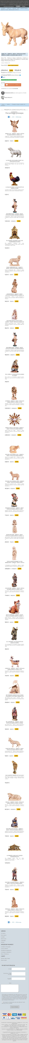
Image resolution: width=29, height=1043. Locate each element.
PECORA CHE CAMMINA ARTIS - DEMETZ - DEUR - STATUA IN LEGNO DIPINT (14, 482)
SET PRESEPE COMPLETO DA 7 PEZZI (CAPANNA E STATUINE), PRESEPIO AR (15, 695)
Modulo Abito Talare (5, 958)
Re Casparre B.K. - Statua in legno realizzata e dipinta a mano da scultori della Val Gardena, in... (14, 725)
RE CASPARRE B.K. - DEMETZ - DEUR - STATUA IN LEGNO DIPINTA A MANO (14, 722)
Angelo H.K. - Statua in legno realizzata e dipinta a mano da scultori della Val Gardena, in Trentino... (14, 137)
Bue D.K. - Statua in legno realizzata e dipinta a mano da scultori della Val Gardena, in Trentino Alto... (14, 805)
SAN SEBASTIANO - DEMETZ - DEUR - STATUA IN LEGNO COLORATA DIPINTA (15, 214)
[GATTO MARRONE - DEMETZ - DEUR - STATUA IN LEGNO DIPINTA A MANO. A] (14, 606)
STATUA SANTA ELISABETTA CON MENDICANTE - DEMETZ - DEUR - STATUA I (14, 562)
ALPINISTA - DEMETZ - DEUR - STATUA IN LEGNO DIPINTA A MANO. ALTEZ (14, 401)
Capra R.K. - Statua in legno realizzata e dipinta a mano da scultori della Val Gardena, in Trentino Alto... (14, 671)
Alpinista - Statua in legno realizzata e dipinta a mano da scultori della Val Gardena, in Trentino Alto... (14, 404)
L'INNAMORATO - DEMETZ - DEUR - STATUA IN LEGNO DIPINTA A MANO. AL (15, 294)
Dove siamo (3, 935)
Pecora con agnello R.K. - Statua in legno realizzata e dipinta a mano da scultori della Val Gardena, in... (14, 458)
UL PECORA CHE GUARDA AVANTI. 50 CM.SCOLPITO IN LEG (14, 161)
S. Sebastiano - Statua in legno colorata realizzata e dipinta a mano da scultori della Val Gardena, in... (14, 217)
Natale (8, 104)
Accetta (18, 6)
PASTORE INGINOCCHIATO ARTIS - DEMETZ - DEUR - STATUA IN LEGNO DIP (14, 321)
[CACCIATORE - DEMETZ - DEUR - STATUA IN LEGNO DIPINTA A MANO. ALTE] (14, 579)
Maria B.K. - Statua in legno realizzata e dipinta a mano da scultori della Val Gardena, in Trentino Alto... (14, 912)
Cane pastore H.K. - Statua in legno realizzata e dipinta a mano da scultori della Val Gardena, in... (14, 752)
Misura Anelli (4, 960)
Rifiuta (23, 6)
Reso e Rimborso (5, 954)
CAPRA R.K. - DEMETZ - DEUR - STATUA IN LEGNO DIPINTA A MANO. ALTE (14, 669)
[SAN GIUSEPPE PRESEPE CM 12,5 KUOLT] (14, 767)
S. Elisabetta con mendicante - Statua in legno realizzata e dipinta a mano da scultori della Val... (14, 566)
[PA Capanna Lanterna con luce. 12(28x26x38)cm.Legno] (14, 232)
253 (13, 117)
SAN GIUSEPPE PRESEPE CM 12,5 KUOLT (14, 775)
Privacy (2, 942)
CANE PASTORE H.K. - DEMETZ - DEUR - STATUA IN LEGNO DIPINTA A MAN (14, 749)
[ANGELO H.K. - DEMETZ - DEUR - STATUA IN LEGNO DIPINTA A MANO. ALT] (14, 125)
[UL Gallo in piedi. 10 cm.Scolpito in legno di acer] (14, 178)
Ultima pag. (18, 117)
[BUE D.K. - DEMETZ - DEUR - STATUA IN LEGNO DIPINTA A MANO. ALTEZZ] (14, 793)
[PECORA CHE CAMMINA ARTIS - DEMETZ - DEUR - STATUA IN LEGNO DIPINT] (14, 472)
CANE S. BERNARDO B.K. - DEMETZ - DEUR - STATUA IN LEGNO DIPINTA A (14, 268)
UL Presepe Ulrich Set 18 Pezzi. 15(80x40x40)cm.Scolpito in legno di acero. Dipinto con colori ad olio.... (14, 859)
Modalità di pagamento (6, 950)
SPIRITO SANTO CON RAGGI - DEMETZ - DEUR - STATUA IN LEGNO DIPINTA (14, 428)
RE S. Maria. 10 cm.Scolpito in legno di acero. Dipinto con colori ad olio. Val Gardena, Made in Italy (14, 377)
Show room (3, 938)
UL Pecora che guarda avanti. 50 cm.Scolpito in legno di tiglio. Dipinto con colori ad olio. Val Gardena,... (14, 164)
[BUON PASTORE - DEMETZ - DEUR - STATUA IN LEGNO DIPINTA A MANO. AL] (14, 526)
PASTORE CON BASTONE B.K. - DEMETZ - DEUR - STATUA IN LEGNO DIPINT (14, 883)
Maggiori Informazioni (9, 6)
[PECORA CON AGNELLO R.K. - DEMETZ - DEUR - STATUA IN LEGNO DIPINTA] (14, 446)
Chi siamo (3, 933)
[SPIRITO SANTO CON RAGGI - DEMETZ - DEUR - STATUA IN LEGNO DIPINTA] (14, 419)
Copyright (3, 940)
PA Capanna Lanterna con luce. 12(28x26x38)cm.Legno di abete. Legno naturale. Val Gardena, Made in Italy (14, 244)
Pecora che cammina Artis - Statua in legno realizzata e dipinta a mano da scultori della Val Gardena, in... (14, 484)
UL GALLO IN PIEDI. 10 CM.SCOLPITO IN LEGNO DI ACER (15, 187)
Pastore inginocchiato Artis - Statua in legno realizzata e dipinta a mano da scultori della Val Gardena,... (14, 324)
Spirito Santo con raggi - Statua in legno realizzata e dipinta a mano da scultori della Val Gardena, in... (14, 431)
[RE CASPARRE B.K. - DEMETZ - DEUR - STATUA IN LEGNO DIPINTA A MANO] (14, 713)
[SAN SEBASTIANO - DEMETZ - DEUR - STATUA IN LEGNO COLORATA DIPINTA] (14, 205)
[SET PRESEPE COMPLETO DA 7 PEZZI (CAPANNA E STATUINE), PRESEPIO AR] (14, 686)
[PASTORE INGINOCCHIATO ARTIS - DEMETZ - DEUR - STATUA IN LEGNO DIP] (14, 312)
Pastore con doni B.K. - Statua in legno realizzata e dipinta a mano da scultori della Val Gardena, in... (14, 832)
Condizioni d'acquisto (5, 946)
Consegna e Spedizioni (6, 952)
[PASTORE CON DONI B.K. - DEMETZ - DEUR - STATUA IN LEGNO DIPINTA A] (14, 820)
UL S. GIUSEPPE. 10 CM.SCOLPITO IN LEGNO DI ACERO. (14, 642)
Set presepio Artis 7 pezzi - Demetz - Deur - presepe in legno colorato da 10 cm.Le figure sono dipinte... (14, 698)
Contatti (3, 936)
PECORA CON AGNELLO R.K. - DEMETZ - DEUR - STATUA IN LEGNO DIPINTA (14, 455)
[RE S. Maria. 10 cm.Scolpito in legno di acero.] (14, 366)
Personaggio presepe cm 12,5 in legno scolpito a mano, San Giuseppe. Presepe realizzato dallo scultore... (14, 777)
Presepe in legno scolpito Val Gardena (13, 8)
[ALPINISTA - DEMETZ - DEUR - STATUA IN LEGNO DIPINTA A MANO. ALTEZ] (14, 392)
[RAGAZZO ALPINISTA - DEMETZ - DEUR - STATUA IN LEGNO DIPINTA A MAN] (14, 499)
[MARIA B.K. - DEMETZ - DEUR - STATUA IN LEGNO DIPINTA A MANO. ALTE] (14, 900)
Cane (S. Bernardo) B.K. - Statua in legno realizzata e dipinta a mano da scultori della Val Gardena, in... (14, 270)
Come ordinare (4, 948)
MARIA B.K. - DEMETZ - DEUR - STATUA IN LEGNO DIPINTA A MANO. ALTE (14, 909)
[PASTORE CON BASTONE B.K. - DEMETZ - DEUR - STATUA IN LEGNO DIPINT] (14, 874)
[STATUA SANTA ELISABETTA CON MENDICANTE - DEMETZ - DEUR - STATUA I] (14, 553)
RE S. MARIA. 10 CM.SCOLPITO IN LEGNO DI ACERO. (14, 375)
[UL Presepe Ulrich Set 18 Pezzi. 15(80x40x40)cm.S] (14, 847)
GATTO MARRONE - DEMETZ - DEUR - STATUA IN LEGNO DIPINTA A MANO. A (15, 615)
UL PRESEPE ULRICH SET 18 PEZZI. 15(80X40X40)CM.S (15, 856)
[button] (14, 46)
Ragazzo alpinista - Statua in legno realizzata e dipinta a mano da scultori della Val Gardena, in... (14, 511)
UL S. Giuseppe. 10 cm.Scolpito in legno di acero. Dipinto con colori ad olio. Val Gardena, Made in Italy (14, 645)
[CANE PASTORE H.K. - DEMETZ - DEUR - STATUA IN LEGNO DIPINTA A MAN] (14, 740)
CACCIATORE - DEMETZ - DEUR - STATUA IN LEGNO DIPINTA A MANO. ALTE (14, 589)
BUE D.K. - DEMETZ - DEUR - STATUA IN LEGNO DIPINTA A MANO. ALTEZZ (15, 802)
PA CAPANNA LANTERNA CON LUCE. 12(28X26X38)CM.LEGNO (14, 241)
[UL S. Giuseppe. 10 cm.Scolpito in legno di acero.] (14, 633)
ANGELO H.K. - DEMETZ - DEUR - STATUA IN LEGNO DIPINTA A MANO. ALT (14, 134)
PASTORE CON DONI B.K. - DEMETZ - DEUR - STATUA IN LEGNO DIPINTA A (14, 829)
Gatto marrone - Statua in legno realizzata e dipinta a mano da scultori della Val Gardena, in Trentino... (14, 618)
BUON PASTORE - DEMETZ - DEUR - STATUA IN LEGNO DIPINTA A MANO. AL (15, 535)
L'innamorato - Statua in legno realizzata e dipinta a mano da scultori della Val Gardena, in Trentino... (14, 297)
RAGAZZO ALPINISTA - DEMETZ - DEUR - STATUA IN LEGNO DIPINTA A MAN (14, 508)
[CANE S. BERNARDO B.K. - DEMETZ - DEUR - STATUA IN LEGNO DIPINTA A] (14, 259)
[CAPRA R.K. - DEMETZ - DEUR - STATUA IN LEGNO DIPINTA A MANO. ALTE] (14, 660)
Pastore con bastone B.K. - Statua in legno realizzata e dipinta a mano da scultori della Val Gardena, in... (14, 885)
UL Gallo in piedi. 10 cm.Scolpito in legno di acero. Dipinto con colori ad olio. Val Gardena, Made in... (14, 190)
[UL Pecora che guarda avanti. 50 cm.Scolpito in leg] (14, 152)
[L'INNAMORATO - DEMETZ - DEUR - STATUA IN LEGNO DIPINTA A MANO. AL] (14, 285)
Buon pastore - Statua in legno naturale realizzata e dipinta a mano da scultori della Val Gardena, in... (14, 538)
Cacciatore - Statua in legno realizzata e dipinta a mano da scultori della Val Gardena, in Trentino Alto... (14, 591)
